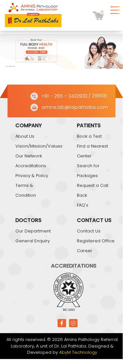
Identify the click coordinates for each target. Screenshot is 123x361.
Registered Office (95, 241)
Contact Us (88, 231)
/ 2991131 (98, 96)
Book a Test (89, 136)
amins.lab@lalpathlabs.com (75, 107)
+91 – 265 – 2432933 (64, 96)
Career (84, 251)
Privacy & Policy (31, 175)
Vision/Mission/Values (38, 146)
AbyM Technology (78, 352)
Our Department (33, 231)
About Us (24, 136)
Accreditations (30, 166)
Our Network (28, 156)
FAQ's (82, 205)
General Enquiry (32, 241)
